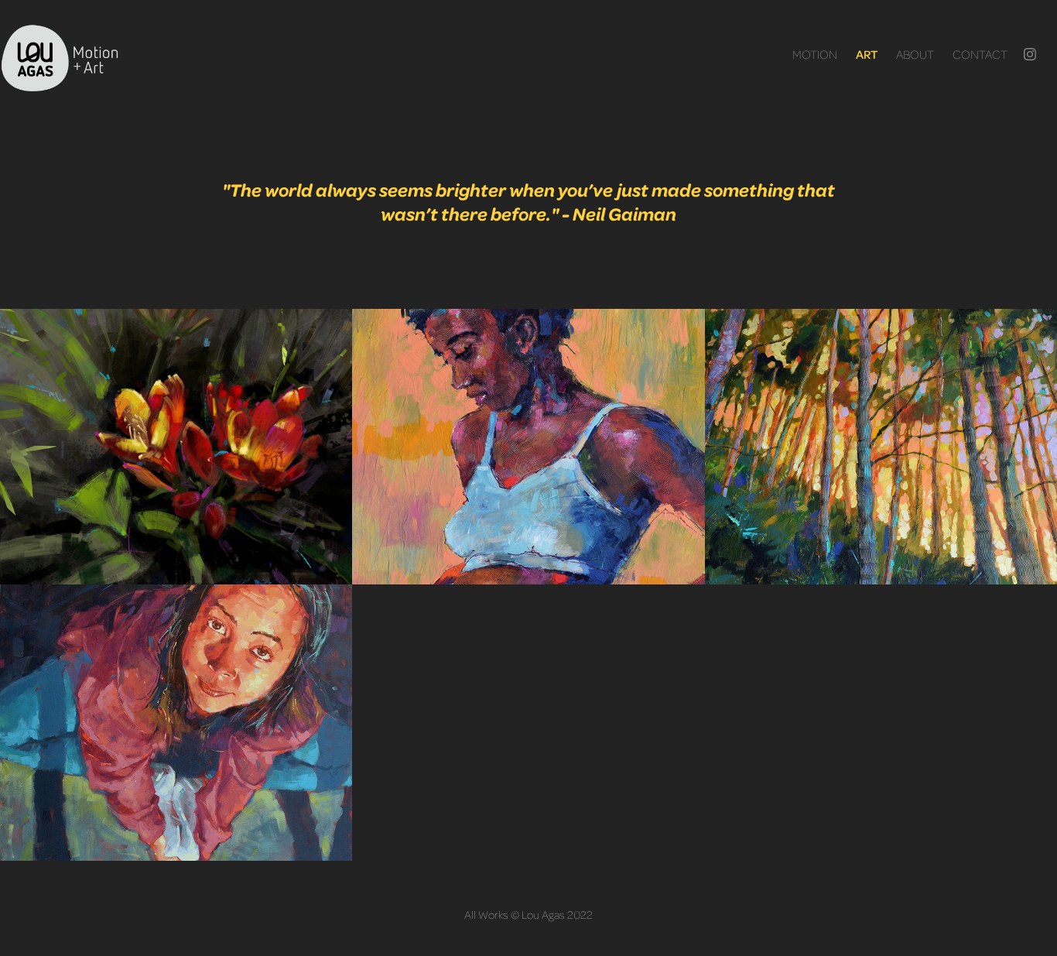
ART (866, 54)
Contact (980, 53)
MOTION (814, 53)
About (915, 53)
